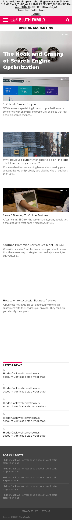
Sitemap (46, 511)
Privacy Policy (29, 511)
